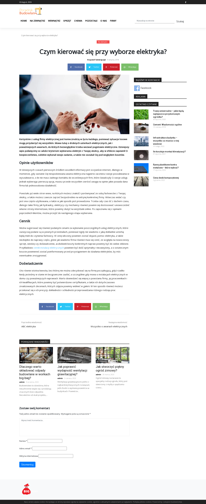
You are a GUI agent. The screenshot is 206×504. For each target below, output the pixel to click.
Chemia (78, 20)
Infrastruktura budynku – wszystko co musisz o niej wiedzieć (166, 141)
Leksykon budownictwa (172, 502)
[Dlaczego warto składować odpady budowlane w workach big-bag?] (36, 355)
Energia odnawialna (67, 361)
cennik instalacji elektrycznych (48, 247)
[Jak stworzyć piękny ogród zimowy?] (112, 355)
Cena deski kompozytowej (166, 178)
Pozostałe (91, 20)
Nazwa (23, 441)
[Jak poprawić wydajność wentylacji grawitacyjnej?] (74, 355)
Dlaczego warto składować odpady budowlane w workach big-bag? (34, 372)
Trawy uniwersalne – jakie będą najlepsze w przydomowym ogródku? (168, 114)
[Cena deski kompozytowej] (141, 181)
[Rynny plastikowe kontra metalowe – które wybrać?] (141, 168)
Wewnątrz (54, 20)
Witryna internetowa (28, 456)
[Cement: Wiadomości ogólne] (141, 128)
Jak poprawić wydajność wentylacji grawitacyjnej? (72, 370)
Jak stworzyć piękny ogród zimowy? (110, 368)
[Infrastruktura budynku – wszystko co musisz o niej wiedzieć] (141, 141)
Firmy (113, 20)
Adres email (25, 448)
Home (24, 20)
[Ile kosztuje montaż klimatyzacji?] (141, 155)
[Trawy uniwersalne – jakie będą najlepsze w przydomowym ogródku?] (141, 114)
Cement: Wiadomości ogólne (167, 124)
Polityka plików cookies (142, 502)
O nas (103, 20)
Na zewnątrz (37, 20)
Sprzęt (67, 20)
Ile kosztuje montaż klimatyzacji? (169, 151)
